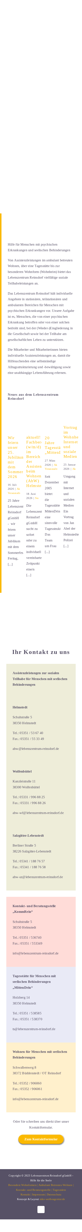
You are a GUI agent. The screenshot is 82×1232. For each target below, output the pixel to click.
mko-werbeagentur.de (52, 1199)
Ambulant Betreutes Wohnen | (56, 1185)
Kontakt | (26, 1194)
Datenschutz (54, 1194)
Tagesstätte (59, 1189)
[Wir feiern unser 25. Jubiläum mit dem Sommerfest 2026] (14, 423)
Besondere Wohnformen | (23, 1185)
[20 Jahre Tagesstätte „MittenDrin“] (51, 423)
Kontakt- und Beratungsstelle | (34, 1189)
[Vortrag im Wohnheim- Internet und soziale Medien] (69, 418)
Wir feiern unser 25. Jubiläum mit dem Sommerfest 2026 (19, 457)
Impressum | (39, 1194)
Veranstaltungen (17, 493)
